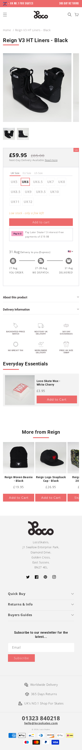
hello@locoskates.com (41, 723)
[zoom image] (37, 87)
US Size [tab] (38, 173)
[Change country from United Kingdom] (6, 3)
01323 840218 (41, 718)
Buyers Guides (20, 615)
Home (7, 30)
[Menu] (5, 14)
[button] (69, 14)
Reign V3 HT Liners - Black (33, 30)
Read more (51, 160)
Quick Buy (16, 594)
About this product (15, 297)
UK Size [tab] (15, 173)
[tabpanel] (41, 192)
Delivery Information (16, 309)
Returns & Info (20, 604)
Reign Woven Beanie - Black (19, 479)
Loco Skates (45, 729)
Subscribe (21, 658)
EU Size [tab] (27, 173)
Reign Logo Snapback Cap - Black (51, 479)
